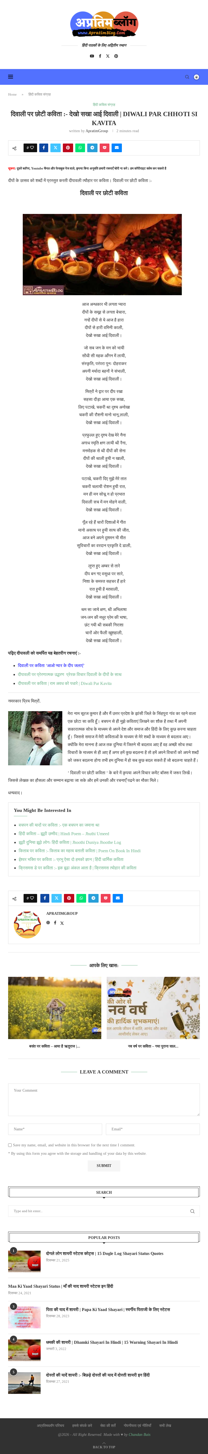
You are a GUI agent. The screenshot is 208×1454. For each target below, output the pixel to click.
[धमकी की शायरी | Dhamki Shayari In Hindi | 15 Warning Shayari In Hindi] (24, 1350)
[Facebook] (100, 56)
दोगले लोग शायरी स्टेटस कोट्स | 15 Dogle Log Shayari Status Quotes (104, 1253)
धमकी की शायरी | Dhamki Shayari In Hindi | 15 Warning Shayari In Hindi (112, 1342)
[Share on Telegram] (92, 148)
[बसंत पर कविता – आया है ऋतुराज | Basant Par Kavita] (54, 1008)
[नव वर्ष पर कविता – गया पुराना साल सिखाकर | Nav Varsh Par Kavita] (153, 1008)
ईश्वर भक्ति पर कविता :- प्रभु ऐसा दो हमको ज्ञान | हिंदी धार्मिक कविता (71, 859)
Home (12, 94)
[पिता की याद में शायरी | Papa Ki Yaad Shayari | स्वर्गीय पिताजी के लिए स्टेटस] (24, 1317)
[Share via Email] (117, 148)
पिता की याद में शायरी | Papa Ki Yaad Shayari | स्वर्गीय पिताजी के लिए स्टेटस (108, 1309)
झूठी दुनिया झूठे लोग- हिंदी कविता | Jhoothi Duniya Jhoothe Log (70, 842)
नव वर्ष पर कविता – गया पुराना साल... (153, 1046)
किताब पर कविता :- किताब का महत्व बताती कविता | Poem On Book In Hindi (80, 850)
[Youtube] (92, 56)
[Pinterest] (116, 56)
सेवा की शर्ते (108, 1426)
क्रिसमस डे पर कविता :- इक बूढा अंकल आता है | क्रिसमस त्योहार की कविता (77, 868)
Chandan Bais (139, 1435)
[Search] (187, 77)
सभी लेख (165, 1426)
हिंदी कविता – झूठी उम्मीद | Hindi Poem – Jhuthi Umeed (64, 833)
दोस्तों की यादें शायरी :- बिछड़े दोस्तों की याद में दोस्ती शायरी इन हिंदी (98, 1375)
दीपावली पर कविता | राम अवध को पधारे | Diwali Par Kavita (65, 683)
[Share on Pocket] (104, 148)
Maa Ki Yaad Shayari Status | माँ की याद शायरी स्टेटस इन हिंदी (60, 1286)
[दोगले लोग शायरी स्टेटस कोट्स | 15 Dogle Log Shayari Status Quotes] (24, 1261)
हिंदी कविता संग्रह (39, 94)
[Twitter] (108, 56)
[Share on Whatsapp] (80, 148)
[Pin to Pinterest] (68, 148)
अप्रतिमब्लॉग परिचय (50, 1426)
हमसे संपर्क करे (82, 1426)
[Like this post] (32, 148)
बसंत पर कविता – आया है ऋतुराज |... (54, 1046)
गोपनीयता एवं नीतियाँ (137, 1426)
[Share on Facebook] (43, 148)
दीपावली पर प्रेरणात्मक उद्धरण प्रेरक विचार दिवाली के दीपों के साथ (70, 674)
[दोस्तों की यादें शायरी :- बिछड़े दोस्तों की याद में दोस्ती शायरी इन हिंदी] (24, 1383)
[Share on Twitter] (55, 148)
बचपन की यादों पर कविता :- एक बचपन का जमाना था (59, 825)
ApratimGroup (97, 131)
